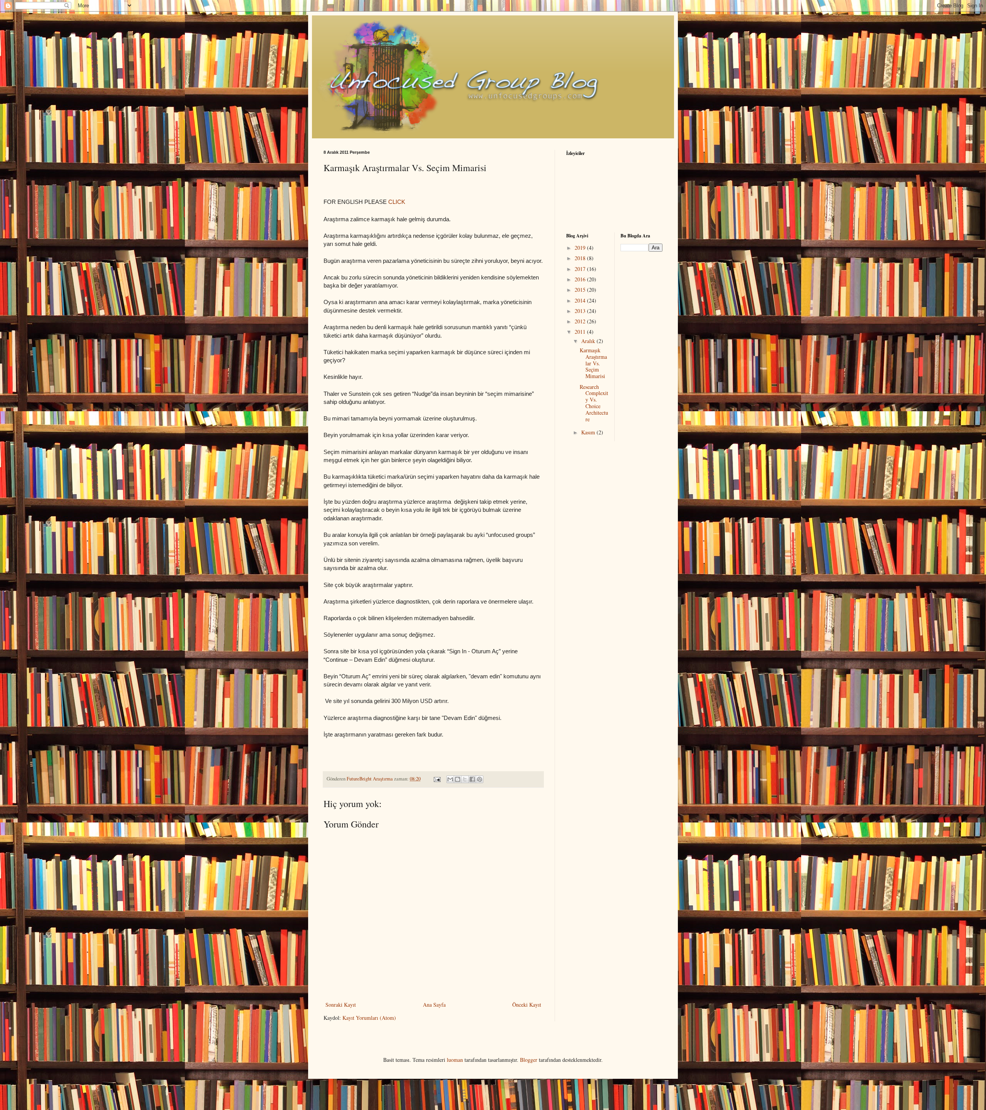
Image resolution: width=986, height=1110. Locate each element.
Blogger (528, 1059)
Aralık (589, 341)
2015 (581, 289)
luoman (455, 1059)
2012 (581, 321)
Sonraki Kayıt (340, 1004)
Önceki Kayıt (526, 1004)
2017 (581, 268)
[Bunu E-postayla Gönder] (450, 779)
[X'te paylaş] (465, 779)
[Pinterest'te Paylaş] (479, 779)
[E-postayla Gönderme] (436, 778)
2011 (581, 331)
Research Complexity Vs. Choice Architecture (594, 403)
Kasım (589, 432)
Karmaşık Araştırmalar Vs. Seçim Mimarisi (593, 363)
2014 (581, 300)
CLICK (396, 201)
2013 (581, 310)
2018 (581, 258)
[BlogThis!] (457, 779)
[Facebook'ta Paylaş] (472, 779)
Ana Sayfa (434, 1004)
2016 (581, 279)
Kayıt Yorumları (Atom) (369, 1017)
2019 (581, 247)
